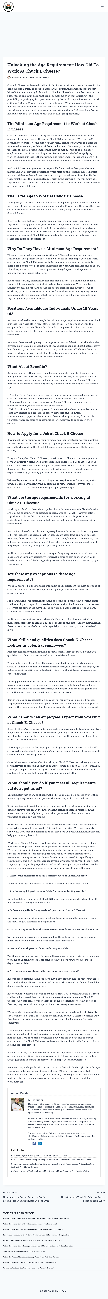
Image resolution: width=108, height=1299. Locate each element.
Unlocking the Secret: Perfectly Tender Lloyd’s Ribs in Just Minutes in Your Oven (26, 1196)
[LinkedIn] (40, 1143)
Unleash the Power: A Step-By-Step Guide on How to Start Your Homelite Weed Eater (52, 1159)
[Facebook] (34, 1143)
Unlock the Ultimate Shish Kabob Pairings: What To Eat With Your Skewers (31, 1257)
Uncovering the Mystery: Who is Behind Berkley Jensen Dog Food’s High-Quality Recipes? (36, 1218)
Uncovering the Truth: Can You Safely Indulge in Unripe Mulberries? (28, 1268)
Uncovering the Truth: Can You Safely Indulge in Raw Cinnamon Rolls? (30, 1262)
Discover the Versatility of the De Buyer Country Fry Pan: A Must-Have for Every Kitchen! (36, 1235)
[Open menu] (102, 6)
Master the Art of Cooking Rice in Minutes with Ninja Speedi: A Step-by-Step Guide (51, 1171)
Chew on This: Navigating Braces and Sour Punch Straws (24, 1251)
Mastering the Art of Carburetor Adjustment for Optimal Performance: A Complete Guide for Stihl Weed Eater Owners (53, 1165)
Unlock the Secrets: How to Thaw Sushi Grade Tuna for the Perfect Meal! (30, 1224)
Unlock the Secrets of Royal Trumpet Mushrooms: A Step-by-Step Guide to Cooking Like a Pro (38, 1246)
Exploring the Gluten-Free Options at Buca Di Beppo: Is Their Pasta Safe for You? (33, 1240)
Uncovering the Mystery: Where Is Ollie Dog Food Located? (40, 1155)
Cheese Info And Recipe (38, 77)
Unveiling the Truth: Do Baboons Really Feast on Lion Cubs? (83, 1196)
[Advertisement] (54, 31)
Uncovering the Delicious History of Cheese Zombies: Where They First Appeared (33, 1229)
